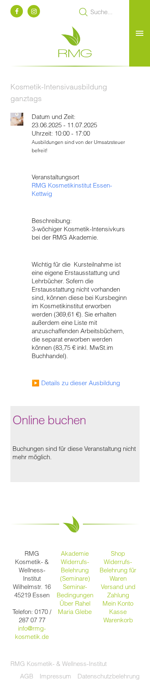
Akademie (75, 553)
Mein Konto (117, 603)
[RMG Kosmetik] (75, 61)
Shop (118, 553)
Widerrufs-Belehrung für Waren (118, 570)
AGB (26, 676)
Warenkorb (118, 620)
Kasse (118, 612)
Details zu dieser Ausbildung (80, 383)
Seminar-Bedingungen (75, 591)
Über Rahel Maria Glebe (75, 607)
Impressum (55, 676)
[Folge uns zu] (18, 11)
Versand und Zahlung (118, 591)
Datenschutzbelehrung (109, 676)
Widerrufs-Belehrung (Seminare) (75, 570)
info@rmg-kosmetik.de (32, 632)
